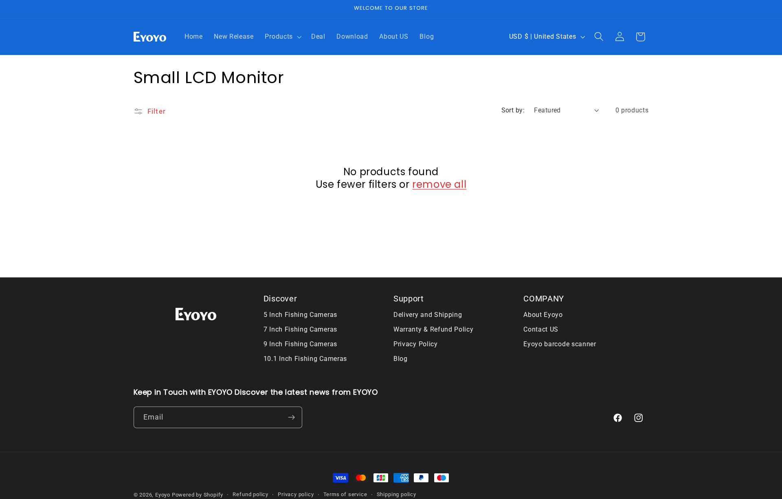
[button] (282, 36)
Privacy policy (296, 494)
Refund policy (250, 494)
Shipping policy (396, 494)
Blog (400, 359)
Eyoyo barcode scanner (559, 344)
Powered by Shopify (198, 495)
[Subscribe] (291, 417)
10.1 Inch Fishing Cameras (305, 359)
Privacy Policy (415, 344)
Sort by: (513, 110)
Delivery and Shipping (427, 315)
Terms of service (345, 494)
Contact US (540, 330)
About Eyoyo (543, 315)
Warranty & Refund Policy (433, 330)
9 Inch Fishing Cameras (300, 344)
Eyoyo (162, 495)
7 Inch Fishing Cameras (300, 330)
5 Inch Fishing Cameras (300, 315)
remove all (439, 184)
